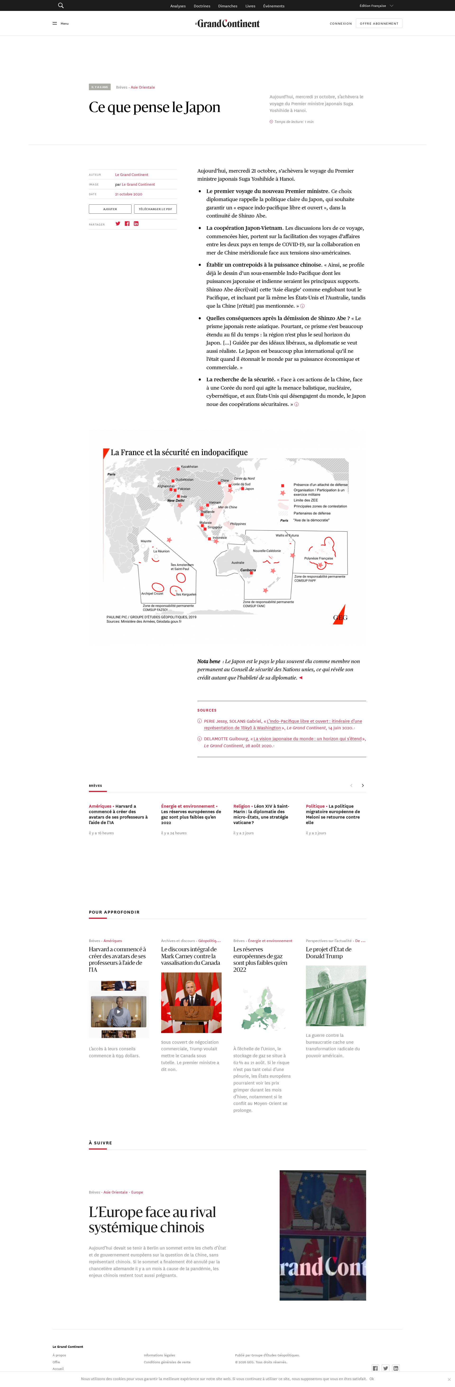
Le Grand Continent (131, 174)
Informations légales (159, 1355)
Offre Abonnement (379, 23)
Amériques (113, 940)
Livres (250, 6)
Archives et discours (178, 940)
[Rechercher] (87, 5)
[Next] (362, 785)
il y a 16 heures (101, 832)
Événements (273, 6)
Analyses (178, 6)
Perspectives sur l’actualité (329, 940)
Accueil (58, 1368)
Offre (56, 1361)
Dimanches (227, 6)
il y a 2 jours (243, 832)
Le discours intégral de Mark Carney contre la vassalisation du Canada (190, 957)
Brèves (121, 87)
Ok (371, 1378)
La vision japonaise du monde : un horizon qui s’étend (308, 738)
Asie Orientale (143, 87)
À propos (59, 1355)
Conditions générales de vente (167, 1361)
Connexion (341, 23)
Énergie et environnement (270, 940)
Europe (137, 1192)
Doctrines (202, 6)
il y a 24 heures (174, 832)
